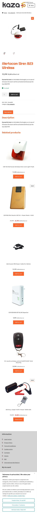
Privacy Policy (8, 443)
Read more (18, 419)
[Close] (35, 473)
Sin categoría (11, 13)
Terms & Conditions (10, 446)
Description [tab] (8, 112)
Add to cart (14, 94)
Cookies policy (8, 449)
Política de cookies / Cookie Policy (16, 496)
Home (5, 13)
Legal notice (8, 439)
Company (7, 452)
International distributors (12, 462)
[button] (32, 18)
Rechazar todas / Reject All (18, 509)
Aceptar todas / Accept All (18, 500)
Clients (6, 456)
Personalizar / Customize (18, 505)
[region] (18, 492)
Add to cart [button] (18, 176)
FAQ (5, 459)
